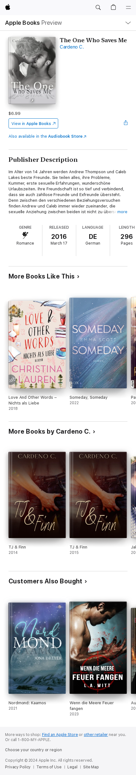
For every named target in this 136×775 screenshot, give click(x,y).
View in (31, 123)
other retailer (96, 734)
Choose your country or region (33, 750)
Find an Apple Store (60, 734)
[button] (98, 7)
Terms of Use (49, 767)
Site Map (91, 767)
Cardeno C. (72, 47)
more (122, 211)
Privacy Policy (18, 767)
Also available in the (46, 136)
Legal (72, 767)
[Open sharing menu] (125, 123)
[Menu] (128, 7)
